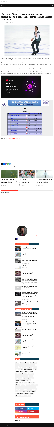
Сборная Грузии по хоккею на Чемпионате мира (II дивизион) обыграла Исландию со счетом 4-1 (44, 182)
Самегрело (23, 380)
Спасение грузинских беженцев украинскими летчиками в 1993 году (30, 260)
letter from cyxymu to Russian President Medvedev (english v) (29, 328)
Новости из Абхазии (24, 362)
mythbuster (25, 389)
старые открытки (19, 382)
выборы (22, 373)
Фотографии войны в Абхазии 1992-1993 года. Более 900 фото (29, 247)
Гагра (33, 382)
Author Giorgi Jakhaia (32, 235)
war (17, 367)
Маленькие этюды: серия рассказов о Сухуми (28, 272)
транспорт (31, 371)
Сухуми (17, 364)
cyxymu (3, 22)
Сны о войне (18, 389)
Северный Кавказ (19, 393)
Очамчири (33, 386)
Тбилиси (32, 364)
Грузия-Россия (33, 362)
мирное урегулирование (28, 378)
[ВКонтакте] (4, 164)
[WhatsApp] (8, 164)
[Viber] (6, 164)
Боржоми (35, 384)
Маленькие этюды (28, 369)
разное (21, 369)
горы (26, 371)
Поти (29, 382)
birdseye (17, 373)
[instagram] (21, 411)
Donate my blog (18, 420)
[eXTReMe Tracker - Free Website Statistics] (16, 240)
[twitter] (33, 408)
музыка (17, 380)
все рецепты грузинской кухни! (29, 286)
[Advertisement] (27, 149)
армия (17, 371)
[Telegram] (10, 164)
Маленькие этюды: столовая (29, 352)
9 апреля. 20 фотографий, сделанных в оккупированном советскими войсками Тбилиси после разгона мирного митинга (30, 280)
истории (28, 395)
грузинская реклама (29, 393)
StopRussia (27, 364)
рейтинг (28, 380)
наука (31, 375)
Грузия (17, 362)
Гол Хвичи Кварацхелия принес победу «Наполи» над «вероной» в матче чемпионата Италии (9, 182)
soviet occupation (32, 389)
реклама (23, 384)
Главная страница (5, 10)
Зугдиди (18, 384)
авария (35, 369)
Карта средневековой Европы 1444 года (29, 253)
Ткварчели (23, 386)
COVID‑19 (21, 367)
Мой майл (24, 266)
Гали (28, 386)
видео (24, 391)
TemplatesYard (4, 425)
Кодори (28, 391)
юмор (26, 382)
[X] (2, 164)
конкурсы (23, 395)
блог (20, 391)
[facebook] (21, 408)
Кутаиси (17, 386)
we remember (29, 384)
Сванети (33, 391)
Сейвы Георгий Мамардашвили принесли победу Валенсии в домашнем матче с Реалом (26, 182)
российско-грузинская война (22, 375)
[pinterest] (33, 411)
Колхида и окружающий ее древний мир (28, 346)
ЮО (16, 391)
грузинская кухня (29, 373)
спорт (10, 10)
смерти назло (19, 378)
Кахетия (17, 395)
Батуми (21, 371)
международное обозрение (30, 367)
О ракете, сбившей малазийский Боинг (30, 302)
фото (17, 369)
